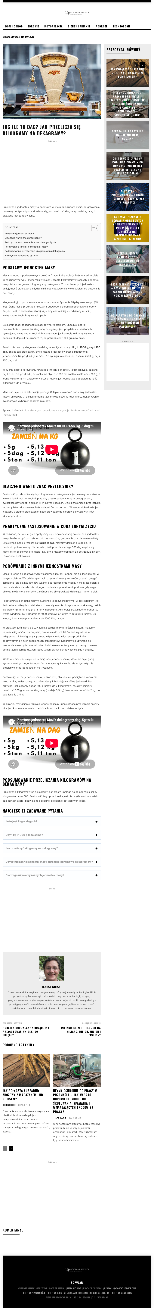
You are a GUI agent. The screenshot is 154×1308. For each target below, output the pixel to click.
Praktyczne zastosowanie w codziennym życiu (30, 242)
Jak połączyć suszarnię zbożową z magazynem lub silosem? (23, 1094)
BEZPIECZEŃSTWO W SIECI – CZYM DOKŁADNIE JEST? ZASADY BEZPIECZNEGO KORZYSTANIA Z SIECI (127, 289)
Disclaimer (85, 1292)
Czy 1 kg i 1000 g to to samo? (24, 834)
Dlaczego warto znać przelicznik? (23, 237)
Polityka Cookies (56, 1292)
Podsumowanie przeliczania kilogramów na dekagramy (35, 251)
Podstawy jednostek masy (19, 233)
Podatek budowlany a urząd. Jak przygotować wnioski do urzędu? (26, 1031)
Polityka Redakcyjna (121, 1292)
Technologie (27, 36)
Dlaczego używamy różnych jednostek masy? (35, 875)
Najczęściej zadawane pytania (21, 255)
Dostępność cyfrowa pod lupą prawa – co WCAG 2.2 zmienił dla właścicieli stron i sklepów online (127, 165)
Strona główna (10, 36)
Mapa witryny (74, 1288)
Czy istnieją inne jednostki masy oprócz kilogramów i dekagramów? (49, 861)
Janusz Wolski (51, 986)
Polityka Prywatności (33, 1292)
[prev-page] (5, 1148)
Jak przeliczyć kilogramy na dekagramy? (32, 848)
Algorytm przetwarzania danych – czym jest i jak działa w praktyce (127, 196)
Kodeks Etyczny (101, 1292)
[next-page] (11, 1148)
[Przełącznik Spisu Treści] (92, 228)
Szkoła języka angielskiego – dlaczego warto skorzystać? (127, 258)
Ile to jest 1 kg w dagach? (21, 821)
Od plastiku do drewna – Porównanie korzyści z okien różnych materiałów (127, 320)
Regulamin (72, 1292)
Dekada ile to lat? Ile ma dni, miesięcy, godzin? (127, 134)
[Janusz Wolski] (51, 968)
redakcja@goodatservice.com (120, 1288)
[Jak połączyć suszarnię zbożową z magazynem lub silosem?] (26, 1070)
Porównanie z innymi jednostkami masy (26, 246)
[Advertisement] (52, 169)
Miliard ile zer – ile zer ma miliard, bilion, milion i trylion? (81, 1031)
